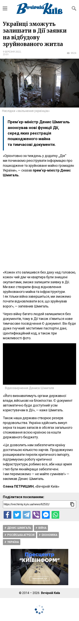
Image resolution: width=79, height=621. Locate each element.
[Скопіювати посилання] (72, 504)
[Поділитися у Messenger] (46, 515)
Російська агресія (21, 534)
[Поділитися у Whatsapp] (55, 515)
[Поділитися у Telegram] (26, 515)
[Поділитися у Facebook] (7, 515)
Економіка (49, 534)
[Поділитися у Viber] (36, 515)
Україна (13, 542)
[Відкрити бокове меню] (5, 8)
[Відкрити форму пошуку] (74, 8)
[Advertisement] (39, 223)
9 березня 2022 (12, 51)
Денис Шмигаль (19, 527)
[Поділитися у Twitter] (17, 515)
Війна (42, 527)
